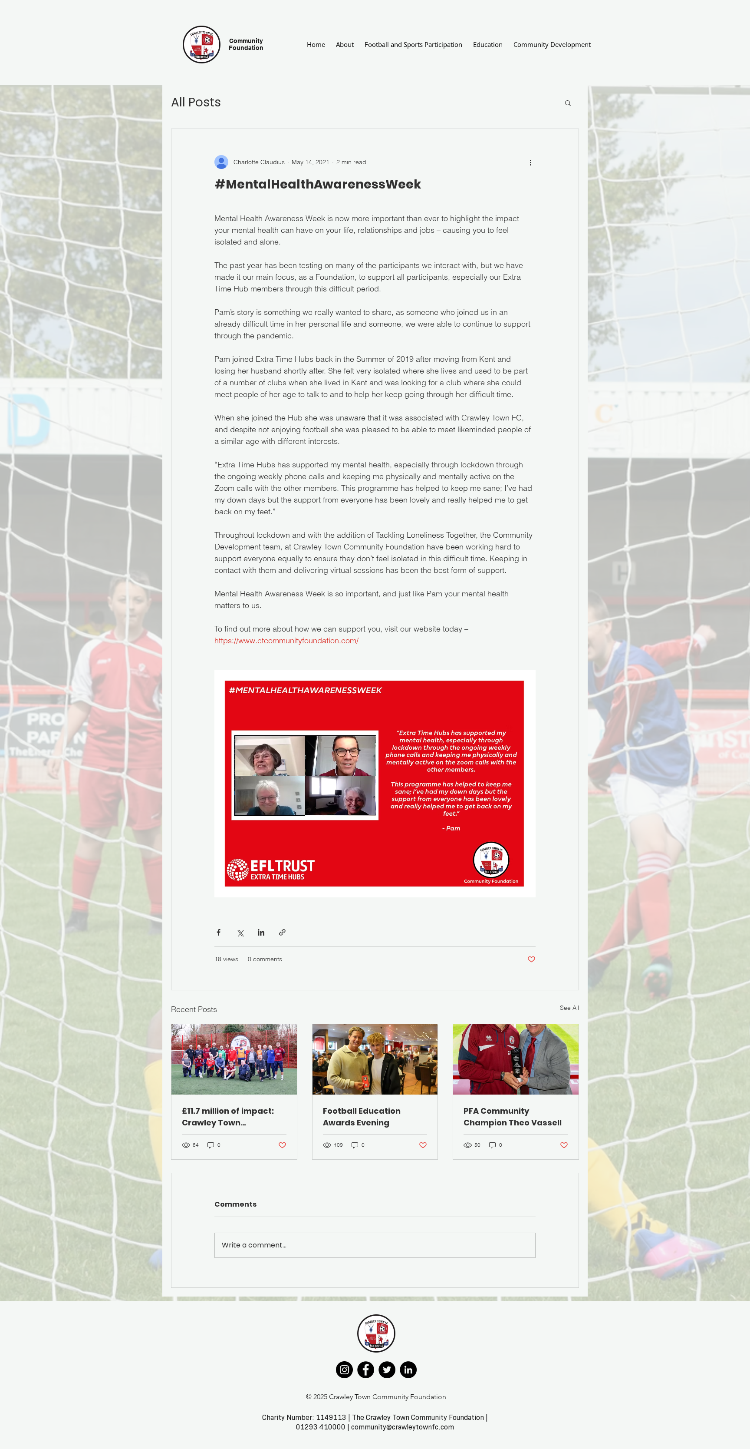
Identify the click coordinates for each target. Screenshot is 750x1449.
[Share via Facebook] (218, 932)
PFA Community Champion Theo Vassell (513, 1116)
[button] (568, 102)
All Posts (196, 102)
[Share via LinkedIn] (261, 932)
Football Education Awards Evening (362, 1116)
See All (569, 1008)
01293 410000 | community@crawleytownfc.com (375, 1427)
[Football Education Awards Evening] (375, 1059)
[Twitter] (386, 1369)
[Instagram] (344, 1369)
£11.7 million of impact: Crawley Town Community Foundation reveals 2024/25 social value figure (231, 1116)
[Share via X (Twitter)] (240, 932)
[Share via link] (282, 932)
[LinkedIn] (408, 1369)
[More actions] (530, 162)
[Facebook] (365, 1369)
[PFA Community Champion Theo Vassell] (516, 1059)
